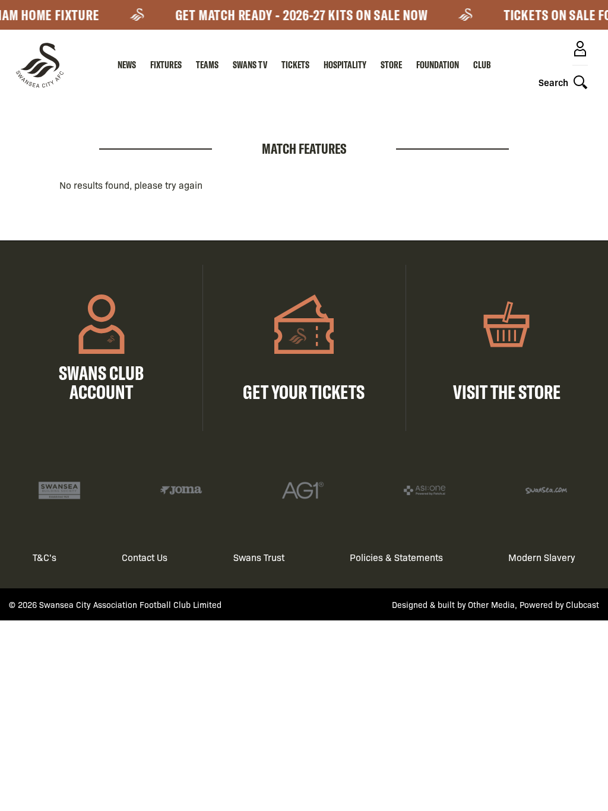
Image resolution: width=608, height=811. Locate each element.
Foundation (437, 65)
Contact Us (144, 557)
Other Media (491, 604)
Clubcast (582, 604)
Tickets (295, 65)
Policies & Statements (396, 557)
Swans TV (250, 65)
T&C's (44, 557)
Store (391, 65)
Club (482, 65)
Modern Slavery (541, 557)
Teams (207, 65)
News (127, 65)
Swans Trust (258, 557)
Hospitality (345, 65)
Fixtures (166, 65)
